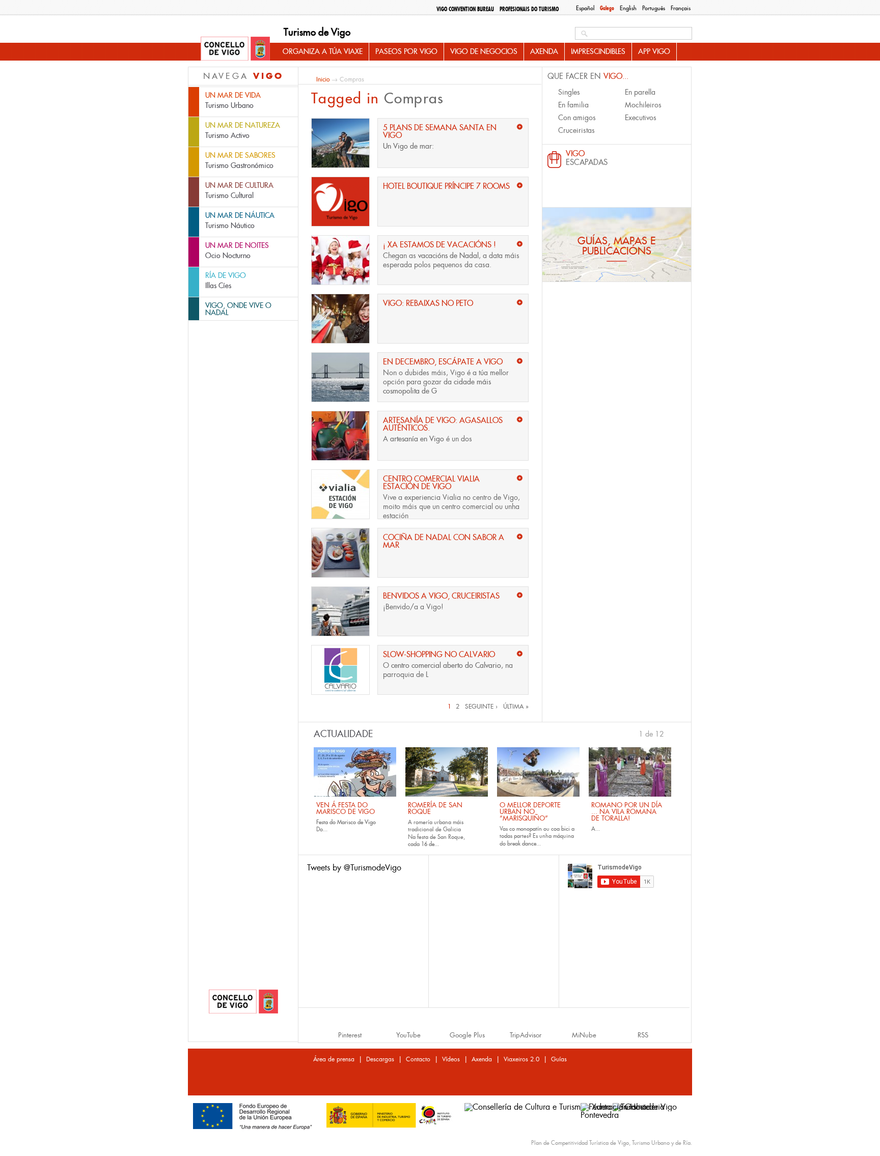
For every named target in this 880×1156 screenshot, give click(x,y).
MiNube (584, 1035)
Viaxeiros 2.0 (521, 1059)
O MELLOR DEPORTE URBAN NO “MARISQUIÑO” (530, 812)
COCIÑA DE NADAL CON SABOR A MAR (443, 541)
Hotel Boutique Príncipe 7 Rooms (446, 186)
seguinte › (481, 706)
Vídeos (451, 1059)
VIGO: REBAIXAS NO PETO (428, 303)
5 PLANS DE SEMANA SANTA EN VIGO (440, 131)
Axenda (544, 51)
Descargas (380, 1059)
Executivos (640, 117)
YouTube (408, 1035)
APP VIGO (654, 51)
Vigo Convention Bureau (465, 9)
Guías (559, 1059)
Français (681, 8)
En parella (640, 92)
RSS (643, 1035)
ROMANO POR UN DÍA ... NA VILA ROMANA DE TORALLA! (626, 812)
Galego (607, 8)
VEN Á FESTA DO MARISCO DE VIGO (345, 808)
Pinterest (350, 1035)
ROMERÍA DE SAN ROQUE (435, 808)
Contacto (418, 1059)
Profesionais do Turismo (529, 9)
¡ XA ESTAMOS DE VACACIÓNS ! (439, 244)
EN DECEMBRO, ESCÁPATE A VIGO (443, 361)
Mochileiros (643, 104)
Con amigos (577, 117)
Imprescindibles (598, 51)
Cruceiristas (576, 130)
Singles (569, 92)
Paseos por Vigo (406, 51)
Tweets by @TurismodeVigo (354, 867)
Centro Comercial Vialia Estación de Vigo (431, 482)
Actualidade (343, 734)
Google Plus (467, 1035)
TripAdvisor (525, 1035)
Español (585, 8)
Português (653, 8)
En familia (573, 104)
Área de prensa (333, 1059)
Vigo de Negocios (483, 51)
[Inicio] (235, 49)
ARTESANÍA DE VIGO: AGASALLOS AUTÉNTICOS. (443, 424)
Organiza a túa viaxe (323, 51)
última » (516, 706)
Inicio (322, 79)
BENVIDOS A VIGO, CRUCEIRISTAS (441, 596)
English (628, 8)
